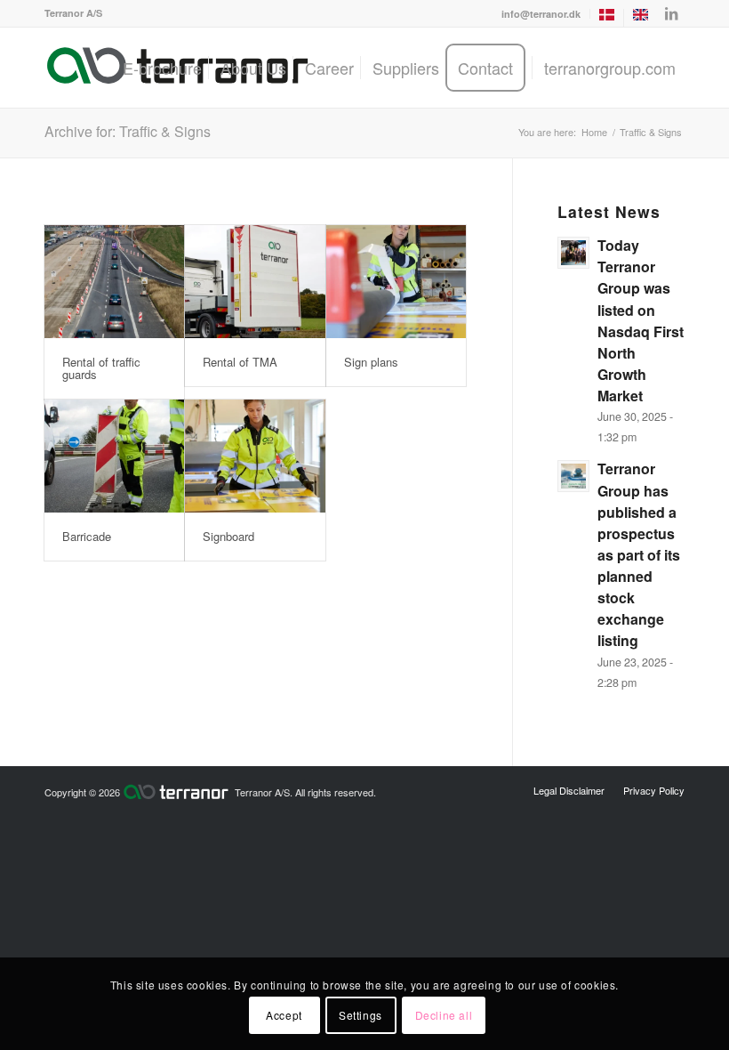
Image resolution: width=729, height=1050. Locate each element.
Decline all (444, 1014)
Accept (284, 1014)
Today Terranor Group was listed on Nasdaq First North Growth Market (640, 320)
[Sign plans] (396, 281)
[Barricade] (114, 456)
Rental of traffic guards (101, 368)
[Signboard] (254, 456)
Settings (360, 1014)
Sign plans (371, 361)
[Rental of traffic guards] (114, 281)
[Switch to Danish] (606, 18)
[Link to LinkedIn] (671, 13)
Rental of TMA (240, 361)
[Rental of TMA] (254, 281)
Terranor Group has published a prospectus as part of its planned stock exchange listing (638, 554)
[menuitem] (541, 14)
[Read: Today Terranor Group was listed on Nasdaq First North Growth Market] (573, 253)
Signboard (228, 536)
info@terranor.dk (541, 13)
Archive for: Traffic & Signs (127, 131)
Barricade (86, 536)
